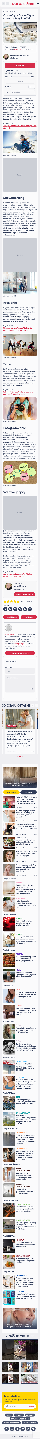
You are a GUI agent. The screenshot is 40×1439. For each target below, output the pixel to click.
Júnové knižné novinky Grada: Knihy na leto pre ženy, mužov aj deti (26, 1296)
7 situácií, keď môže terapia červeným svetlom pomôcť (24, 923)
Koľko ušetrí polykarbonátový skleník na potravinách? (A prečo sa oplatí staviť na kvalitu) (26, 1119)
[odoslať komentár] (32, 689)
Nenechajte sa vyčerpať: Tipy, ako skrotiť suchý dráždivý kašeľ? (26, 1030)
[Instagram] (6, 1429)
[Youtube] (12, 1429)
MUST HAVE (20, 898)
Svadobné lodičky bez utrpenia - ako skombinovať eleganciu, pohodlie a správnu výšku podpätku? (26, 889)
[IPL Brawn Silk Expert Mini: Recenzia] (29, 1378)
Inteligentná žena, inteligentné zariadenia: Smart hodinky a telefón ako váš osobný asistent (26, 1047)
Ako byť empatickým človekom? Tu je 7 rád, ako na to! (20, 127)
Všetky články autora (24, 594)
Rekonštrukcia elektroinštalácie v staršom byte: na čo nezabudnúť (24, 1176)
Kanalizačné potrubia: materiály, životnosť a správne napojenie (25, 1209)
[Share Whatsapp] (10, 609)
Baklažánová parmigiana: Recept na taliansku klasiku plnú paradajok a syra (25, 841)
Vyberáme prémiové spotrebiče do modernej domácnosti (25, 1245)
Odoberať (31, 1406)
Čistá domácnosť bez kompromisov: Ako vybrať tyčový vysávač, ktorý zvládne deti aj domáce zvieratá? (25, 1282)
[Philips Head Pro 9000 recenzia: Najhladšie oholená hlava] (29, 1367)
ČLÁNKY (19, 1025)
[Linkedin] (33, 1429)
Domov (5, 11)
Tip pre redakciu (29, 1423)
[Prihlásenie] (3, 3)
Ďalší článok (29, 617)
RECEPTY (19, 954)
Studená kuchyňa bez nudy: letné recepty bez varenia (25, 1260)
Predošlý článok (11, 617)
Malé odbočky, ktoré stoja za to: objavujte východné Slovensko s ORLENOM (25, 1067)
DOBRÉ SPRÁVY (22, 1061)
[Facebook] (17, 1429)
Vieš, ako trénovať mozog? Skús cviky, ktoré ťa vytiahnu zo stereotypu (17, 329)
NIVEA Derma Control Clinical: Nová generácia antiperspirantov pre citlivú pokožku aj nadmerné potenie (26, 1084)
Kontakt (18, 1415)
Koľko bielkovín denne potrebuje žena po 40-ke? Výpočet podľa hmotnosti (26, 826)
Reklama (29, 1415)
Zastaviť (20, 82)
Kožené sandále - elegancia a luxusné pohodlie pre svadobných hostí (26, 904)
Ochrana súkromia (11, 1423)
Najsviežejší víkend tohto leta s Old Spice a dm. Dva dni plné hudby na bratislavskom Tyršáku (26, 800)
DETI (18, 1097)
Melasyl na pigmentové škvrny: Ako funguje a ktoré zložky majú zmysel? (25, 814)
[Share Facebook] (5, 609)
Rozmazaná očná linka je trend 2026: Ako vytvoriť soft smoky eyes (26, 853)
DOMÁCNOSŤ (21, 1133)
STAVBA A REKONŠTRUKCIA (23, 1169)
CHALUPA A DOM (23, 1204)
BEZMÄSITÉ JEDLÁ (23, 1256)
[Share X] (15, 609)
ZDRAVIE (19, 918)
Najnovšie (28, 792)
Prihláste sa (9, 634)
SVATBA (19, 1006)
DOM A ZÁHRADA (23, 1113)
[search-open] (7, 3)
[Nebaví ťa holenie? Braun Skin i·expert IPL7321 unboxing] (10, 1378)
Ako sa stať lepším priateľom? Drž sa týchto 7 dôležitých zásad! (17, 575)
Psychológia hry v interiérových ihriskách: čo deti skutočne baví (26, 1102)
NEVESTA (19, 882)
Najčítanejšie (11, 792)
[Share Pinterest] (20, 609)
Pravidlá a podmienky (20, 1419)
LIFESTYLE (12, 11)
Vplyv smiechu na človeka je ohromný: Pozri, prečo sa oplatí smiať (18, 393)
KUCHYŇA (20, 1240)
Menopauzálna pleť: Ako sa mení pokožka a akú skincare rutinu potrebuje (26, 868)
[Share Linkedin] (25, 609)
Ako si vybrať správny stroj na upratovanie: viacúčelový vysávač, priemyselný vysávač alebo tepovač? (25, 1155)
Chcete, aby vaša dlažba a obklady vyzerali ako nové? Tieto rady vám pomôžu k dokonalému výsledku (25, 1139)
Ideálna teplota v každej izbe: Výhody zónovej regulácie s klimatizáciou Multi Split (26, 1226)
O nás (9, 1415)
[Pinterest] (22, 1429)
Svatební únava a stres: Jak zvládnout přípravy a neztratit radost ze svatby (26, 1011)
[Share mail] (30, 609)
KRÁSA (18, 970)
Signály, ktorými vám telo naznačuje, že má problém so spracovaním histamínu (26, 940)
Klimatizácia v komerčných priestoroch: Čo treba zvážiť (26, 1191)
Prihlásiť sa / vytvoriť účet (20, 653)
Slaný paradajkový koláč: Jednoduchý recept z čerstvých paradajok (26, 959)
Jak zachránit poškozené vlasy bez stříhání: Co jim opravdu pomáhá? (26, 994)
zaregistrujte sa (20, 643)
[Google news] (28, 1429)
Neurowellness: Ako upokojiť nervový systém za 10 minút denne (26, 975)
